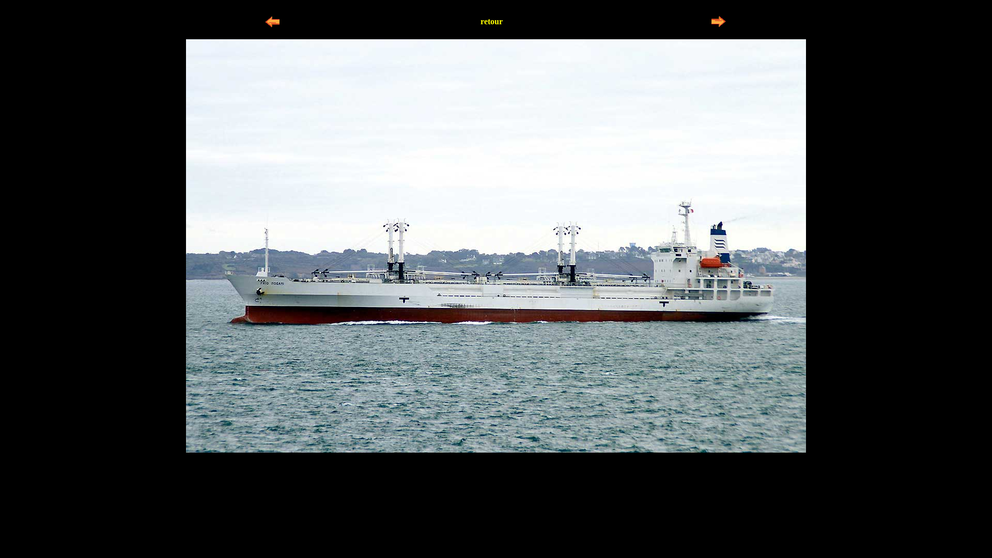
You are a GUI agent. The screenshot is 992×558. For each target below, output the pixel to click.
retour (492, 21)
